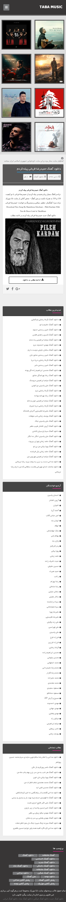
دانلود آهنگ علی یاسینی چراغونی (45, 386)
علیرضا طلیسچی (52, 617)
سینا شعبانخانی (53, 607)
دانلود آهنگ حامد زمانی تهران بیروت (44, 441)
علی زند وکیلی (53, 622)
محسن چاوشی (53, 658)
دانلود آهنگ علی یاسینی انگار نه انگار (43, 436)
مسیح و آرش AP (52, 698)
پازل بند (55, 541)
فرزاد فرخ (54, 637)
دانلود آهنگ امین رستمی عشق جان (44, 355)
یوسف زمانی (54, 734)
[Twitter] (7, 289)
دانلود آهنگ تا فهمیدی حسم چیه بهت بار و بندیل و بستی (35, 798)
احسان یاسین (53, 495)
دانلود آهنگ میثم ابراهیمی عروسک (44, 381)
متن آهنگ (31, 877)
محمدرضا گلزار (53, 673)
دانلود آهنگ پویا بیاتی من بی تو (46, 447)
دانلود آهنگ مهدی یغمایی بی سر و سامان (42, 818)
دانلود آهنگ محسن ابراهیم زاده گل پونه (42, 370)
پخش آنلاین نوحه (21, 884)
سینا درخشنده (53, 602)
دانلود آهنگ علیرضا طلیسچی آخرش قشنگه (41, 411)
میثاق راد (55, 719)
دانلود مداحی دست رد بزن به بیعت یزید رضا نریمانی (37, 462)
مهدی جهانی (54, 708)
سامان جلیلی (54, 592)
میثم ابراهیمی (53, 724)
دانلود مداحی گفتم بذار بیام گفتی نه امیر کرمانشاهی (37, 793)
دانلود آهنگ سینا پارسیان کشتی (45, 431)
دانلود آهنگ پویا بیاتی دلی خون (46, 777)
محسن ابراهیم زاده (50, 653)
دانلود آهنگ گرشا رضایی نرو (47, 391)
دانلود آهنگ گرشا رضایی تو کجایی (45, 320)
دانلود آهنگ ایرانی (10, 899)
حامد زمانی (54, 556)
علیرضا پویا (54, 612)
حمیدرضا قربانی (32, 190)
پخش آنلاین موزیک (46, 884)
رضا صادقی (54, 587)
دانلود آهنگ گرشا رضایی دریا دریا (45, 360)
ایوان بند (55, 521)
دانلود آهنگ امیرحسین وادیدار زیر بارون (41, 808)
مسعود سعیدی (53, 688)
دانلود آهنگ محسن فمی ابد (47, 788)
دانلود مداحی (23, 873)
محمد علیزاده (53, 678)
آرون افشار (54, 500)
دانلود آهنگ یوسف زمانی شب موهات (44, 416)
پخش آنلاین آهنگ (47, 880)
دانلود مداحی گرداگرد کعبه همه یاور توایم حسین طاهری (36, 828)
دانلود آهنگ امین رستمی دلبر (46, 365)
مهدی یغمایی (54, 713)
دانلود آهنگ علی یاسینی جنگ (47, 421)
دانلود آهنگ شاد (20, 866)
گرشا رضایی (54, 648)
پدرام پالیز (54, 546)
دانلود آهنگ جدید (46, 862)
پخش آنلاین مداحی (21, 880)
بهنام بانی (55, 536)
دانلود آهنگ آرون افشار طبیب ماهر (44, 426)
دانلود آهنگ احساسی (45, 859)
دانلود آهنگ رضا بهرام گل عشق (45, 375)
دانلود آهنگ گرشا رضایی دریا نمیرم (44, 406)
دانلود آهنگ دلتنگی (46, 866)
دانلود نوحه (50, 877)
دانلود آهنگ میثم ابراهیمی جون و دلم (43, 401)
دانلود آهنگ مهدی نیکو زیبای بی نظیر (44, 813)
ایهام (57, 526)
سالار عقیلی (54, 597)
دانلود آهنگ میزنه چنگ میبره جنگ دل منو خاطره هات (37, 823)
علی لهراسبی (54, 627)
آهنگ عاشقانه (48, 855)
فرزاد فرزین (53, 642)
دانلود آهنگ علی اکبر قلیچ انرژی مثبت (43, 803)
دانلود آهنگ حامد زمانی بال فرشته (44, 452)
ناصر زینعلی (54, 729)
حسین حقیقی (53, 566)
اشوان (56, 505)
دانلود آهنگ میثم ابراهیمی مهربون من (43, 457)
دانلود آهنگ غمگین (46, 873)
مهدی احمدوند (53, 703)
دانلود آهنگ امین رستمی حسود (46, 330)
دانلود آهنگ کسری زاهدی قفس (45, 335)
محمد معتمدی (53, 683)
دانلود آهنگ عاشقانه (46, 869)
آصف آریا (55, 510)
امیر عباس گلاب (52, 516)
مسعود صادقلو (53, 693)
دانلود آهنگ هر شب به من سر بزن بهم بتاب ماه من (38, 772)
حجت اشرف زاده (52, 561)
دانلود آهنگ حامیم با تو (49, 325)
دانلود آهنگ (38, 177)
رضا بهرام (55, 582)
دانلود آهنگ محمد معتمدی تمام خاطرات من (41, 783)
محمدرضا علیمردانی (50, 668)
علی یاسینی (54, 632)
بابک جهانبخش (53, 531)
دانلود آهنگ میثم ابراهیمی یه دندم (44, 340)
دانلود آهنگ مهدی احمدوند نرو (46, 345)
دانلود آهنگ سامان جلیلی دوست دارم (43, 350)
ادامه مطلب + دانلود (32, 280)
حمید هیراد (54, 571)
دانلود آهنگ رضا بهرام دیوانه (46, 396)
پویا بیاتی (55, 551)
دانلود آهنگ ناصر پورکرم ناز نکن (45, 767)
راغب (56, 576)
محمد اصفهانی (53, 663)
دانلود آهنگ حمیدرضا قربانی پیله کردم (39, 169)
